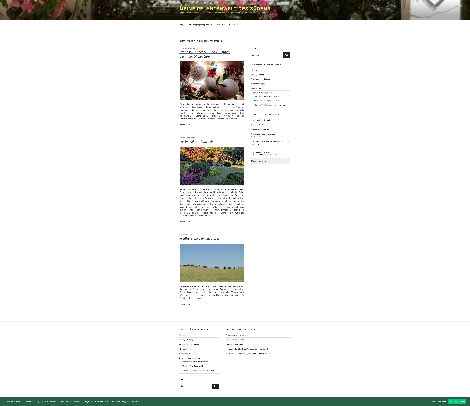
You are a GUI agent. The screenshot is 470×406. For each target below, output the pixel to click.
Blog (181, 25)
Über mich (233, 25)
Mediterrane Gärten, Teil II (199, 238)
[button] (141, 401)
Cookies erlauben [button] (457, 402)
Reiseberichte (256, 88)
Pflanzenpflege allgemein (261, 120)
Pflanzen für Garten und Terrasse (266, 96)
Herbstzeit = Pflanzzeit (196, 141)
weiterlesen (185, 125)
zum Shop (221, 25)
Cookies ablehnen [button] (438, 402)
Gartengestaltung (257, 74)
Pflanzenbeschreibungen (260, 79)
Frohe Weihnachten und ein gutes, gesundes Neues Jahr (204, 54)
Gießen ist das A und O (259, 125)
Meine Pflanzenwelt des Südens (225, 8)
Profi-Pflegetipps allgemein (199, 25)
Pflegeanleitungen (258, 84)
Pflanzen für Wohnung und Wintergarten (269, 105)
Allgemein (254, 70)
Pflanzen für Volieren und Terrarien (267, 101)
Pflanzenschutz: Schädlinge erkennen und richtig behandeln (249, 353)
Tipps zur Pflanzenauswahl (261, 93)
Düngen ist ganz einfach (260, 129)
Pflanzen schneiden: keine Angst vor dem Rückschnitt (247, 349)
